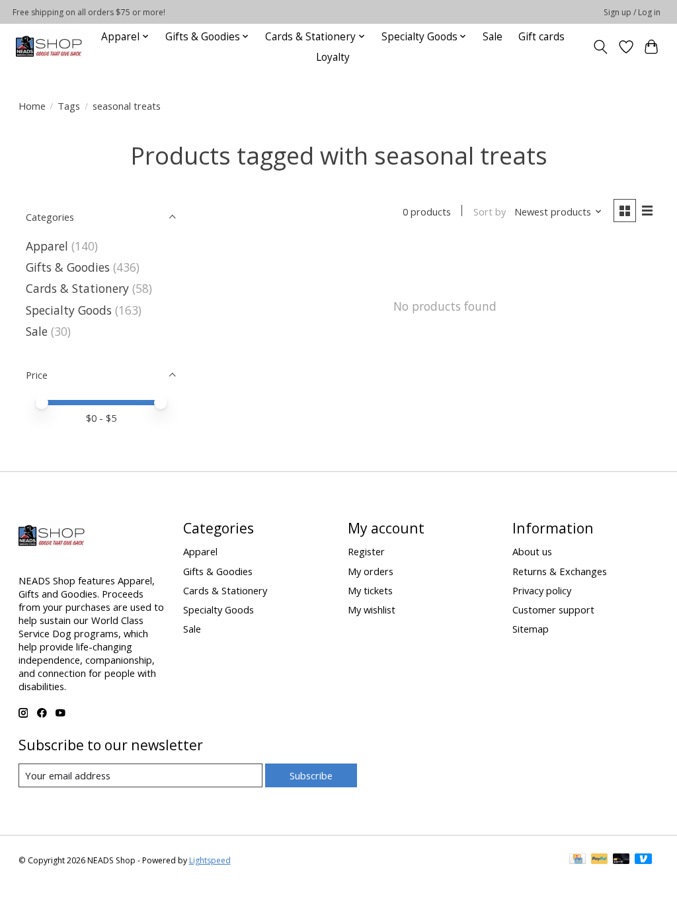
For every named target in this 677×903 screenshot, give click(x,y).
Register (366, 551)
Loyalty (333, 57)
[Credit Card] (577, 860)
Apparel (47, 246)
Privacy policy (541, 590)
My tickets (370, 590)
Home (32, 105)
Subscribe (311, 775)
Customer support (553, 609)
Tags (69, 105)
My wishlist (371, 609)
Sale (492, 37)
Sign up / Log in (632, 12)
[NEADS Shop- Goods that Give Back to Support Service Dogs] (49, 46)
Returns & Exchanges (559, 571)
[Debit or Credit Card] (621, 860)
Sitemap (530, 628)
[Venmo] (643, 860)
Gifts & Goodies (68, 267)
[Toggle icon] (600, 47)
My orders (370, 571)
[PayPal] (599, 860)
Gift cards (541, 37)
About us (532, 551)
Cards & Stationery (77, 288)
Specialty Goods (69, 310)
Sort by (489, 211)
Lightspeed (210, 860)
